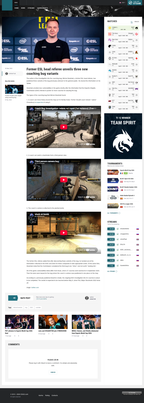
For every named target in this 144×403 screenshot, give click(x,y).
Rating (47, 395)
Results (137, 21)
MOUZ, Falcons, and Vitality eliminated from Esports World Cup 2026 (85, 332)
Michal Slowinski (17, 307)
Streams (31, 8)
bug (26, 307)
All (132, 21)
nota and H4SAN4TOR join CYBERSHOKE (52, 331)
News (16, 2)
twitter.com (35, 287)
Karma (41, 395)
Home (17, 8)
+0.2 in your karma (41, 299)
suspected (39, 102)
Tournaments (42, 8)
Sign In (53, 372)
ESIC (31, 307)
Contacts (55, 395)
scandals (38, 307)
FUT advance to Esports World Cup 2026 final (18, 332)
